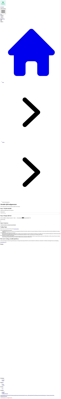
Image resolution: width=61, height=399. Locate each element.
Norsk (41, 395)
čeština (43, 395)
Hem (1, 14)
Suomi (39, 395)
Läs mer (5, 242)
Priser (3, 384)
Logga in (2, 21)
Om (2, 388)
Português (30, 395)
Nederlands (22, 395)
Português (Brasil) (18, 395)
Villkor (3, 392)
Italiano (12, 395)
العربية (28, 395)
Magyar (45, 395)
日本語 (4, 395)
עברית (47, 395)
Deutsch (6, 395)
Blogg (3, 380)
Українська (5, 396)
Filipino (3, 396)
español (15, 395)
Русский (25, 395)
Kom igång (2, 242)
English (1, 395)
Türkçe (34, 395)
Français (8, 395)
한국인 (10, 395)
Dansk (37, 395)
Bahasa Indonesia (50, 395)
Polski (32, 395)
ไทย (35, 395)
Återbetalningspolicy (5, 393)
